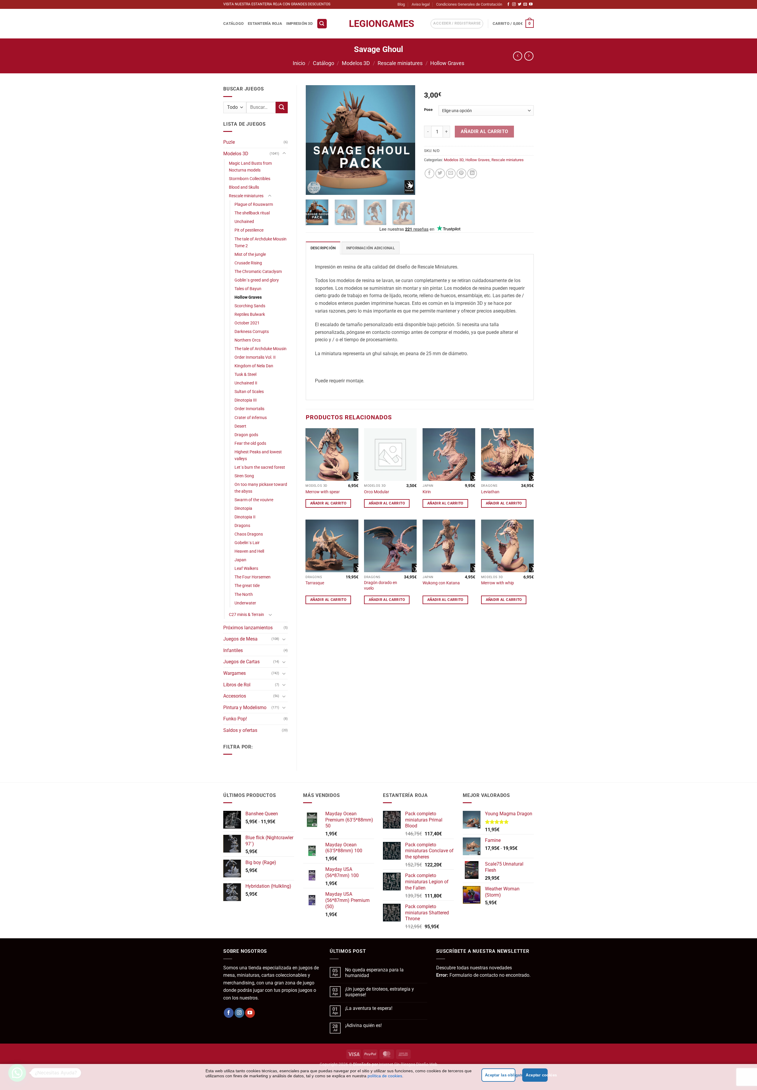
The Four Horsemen (252, 577)
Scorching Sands (249, 305)
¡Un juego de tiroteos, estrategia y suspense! (379, 991)
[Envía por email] (451, 173)
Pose (428, 110)
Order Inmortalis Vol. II (255, 357)
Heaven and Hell (249, 551)
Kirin (427, 491)
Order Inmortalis (249, 408)
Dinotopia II (244, 517)
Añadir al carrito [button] (328, 503)
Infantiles (233, 650)
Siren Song (244, 475)
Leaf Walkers (246, 568)
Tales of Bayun (247, 288)
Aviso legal (421, 4)
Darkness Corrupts (251, 331)
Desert (240, 426)
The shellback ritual (252, 213)
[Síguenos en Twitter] (519, 4)
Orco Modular (376, 491)
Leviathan (490, 491)
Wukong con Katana (441, 583)
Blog (401, 4)
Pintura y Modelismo (244, 707)
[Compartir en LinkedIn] (472, 173)
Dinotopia (243, 508)
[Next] (405, 140)
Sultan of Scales (249, 391)
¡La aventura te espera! (368, 1008)
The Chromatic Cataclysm (258, 271)
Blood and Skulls (244, 187)
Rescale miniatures (400, 63)
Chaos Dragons (248, 534)
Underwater (245, 603)
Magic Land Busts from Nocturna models (250, 167)
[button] (322, 24)
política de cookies (385, 1075)
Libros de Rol (236, 685)
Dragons (242, 525)
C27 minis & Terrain (246, 614)
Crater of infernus (250, 417)
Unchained (244, 221)
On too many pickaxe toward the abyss (260, 488)
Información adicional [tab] (370, 248)
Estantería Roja (265, 23)
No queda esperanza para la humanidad (374, 972)
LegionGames (378, 23)
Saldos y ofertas (240, 730)
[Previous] (315, 140)
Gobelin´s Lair (247, 542)
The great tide (247, 585)
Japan (240, 559)
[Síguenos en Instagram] (514, 4)
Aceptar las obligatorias (500, 1075)
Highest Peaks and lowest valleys (258, 455)
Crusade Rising (248, 263)
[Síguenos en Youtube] (531, 4)
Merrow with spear (322, 491)
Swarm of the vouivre (253, 499)
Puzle (229, 142)
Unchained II (245, 383)
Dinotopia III (245, 400)
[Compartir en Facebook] (429, 173)
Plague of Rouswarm (253, 204)
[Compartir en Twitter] (440, 173)
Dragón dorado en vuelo (380, 585)
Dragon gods (246, 434)
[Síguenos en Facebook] (508, 4)
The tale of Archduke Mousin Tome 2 (260, 242)
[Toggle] (284, 153)
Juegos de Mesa (240, 639)
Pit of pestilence (248, 230)
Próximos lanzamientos (248, 627)
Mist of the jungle (250, 254)
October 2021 (247, 323)
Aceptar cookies (537, 1075)
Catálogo (233, 23)
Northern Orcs (247, 340)
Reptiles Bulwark (249, 314)
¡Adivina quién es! (363, 1025)
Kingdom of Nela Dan (253, 365)
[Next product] (517, 56)
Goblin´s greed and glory (256, 280)
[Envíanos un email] (525, 4)
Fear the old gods (250, 443)
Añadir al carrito (484, 131)
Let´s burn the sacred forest (259, 467)
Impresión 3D (299, 23)
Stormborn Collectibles (249, 178)
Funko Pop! (235, 719)
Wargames (234, 673)
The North (243, 594)
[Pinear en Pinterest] (461, 173)
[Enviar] (281, 107)
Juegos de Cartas (241, 661)
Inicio (299, 63)
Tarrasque (314, 583)
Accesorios (234, 696)
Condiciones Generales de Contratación (469, 4)
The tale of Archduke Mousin (260, 348)
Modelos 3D (356, 63)
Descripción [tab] (323, 248)
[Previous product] (528, 56)
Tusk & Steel (245, 374)
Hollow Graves (447, 63)
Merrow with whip (497, 583)
